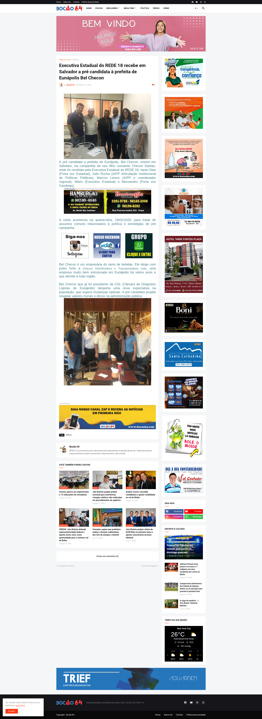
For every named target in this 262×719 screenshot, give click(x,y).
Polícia (99, 8)
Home (58, 2)
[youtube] (197, 2)
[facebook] (192, 2)
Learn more (20, 705)
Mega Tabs (129, 8)
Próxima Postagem (149, 566)
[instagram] (201, 2)
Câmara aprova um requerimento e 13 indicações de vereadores (74, 493)
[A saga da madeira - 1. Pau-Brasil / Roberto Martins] (171, 603)
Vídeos (156, 8)
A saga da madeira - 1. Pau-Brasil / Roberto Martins (189, 603)
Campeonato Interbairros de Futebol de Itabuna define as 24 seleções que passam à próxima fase (191, 587)
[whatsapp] (205, 2)
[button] (196, 8)
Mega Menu (111, 8)
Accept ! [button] (11, 711)
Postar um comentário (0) (107, 556)
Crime (166, 8)
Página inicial (64, 60)
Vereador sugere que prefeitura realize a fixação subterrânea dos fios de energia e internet (107, 532)
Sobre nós (67, 2)
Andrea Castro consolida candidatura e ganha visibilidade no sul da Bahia (140, 495)
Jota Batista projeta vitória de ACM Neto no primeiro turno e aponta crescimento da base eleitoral (139, 533)
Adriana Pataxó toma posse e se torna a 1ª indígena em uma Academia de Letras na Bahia (190, 569)
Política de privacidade (90, 2)
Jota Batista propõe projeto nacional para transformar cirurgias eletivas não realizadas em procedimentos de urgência (107, 496)
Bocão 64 (74, 446)
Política (145, 8)
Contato (76, 2)
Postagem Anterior (66, 566)
